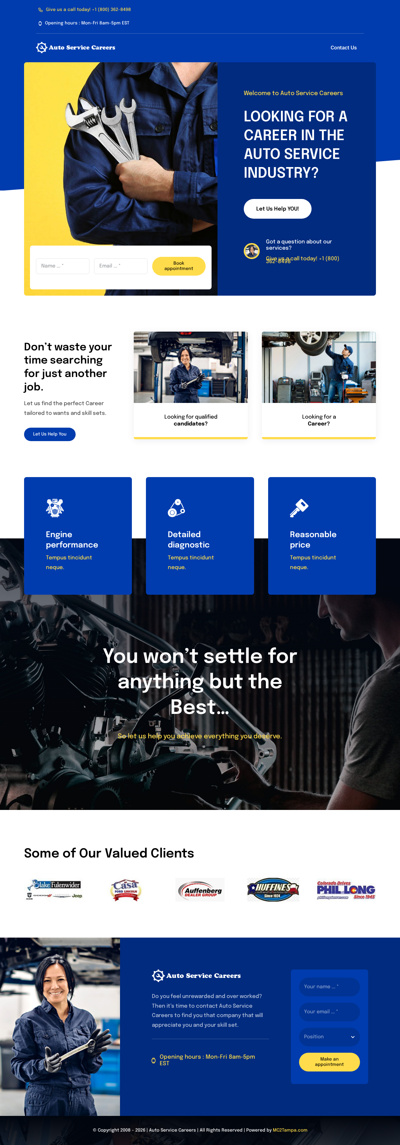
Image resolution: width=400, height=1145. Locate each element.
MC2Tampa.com (290, 1130)
